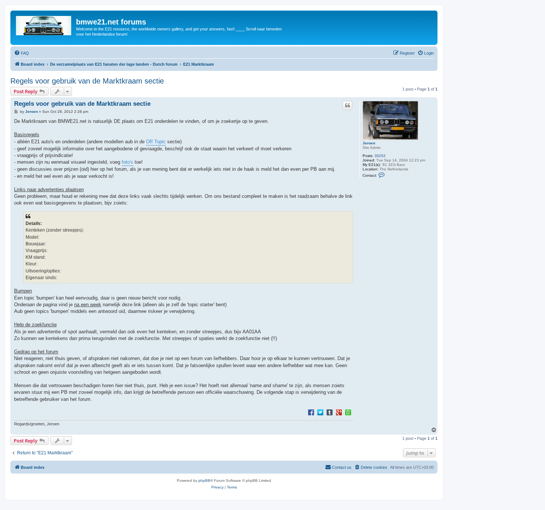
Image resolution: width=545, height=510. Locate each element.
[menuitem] (21, 53)
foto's (127, 162)
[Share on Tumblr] (330, 412)
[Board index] (44, 24)
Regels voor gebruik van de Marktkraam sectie (87, 81)
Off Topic (156, 141)
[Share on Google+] (339, 412)
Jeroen (369, 143)
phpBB (204, 480)
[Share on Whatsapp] (348, 412)
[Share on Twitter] (320, 412)
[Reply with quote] (347, 105)
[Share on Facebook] (311, 412)
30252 (380, 156)
